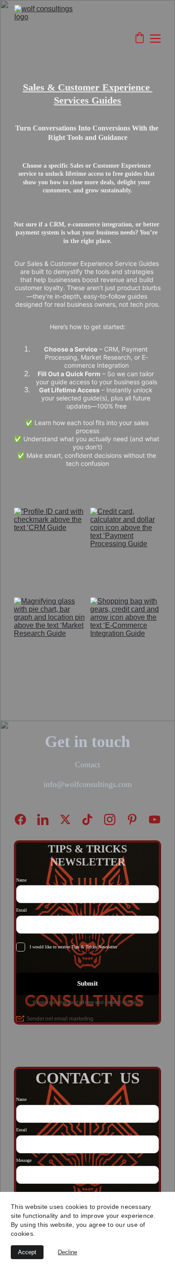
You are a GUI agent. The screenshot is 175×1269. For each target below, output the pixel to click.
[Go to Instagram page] (114, 819)
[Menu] (155, 39)
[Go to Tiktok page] (92, 819)
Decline (67, 1252)
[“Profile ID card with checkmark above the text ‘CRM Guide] (49, 543)
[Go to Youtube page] (154, 819)
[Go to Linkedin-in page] (47, 819)
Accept (27, 1252)
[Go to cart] (139, 38)
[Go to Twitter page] (70, 819)
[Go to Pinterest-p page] (137, 819)
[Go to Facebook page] (25, 819)
